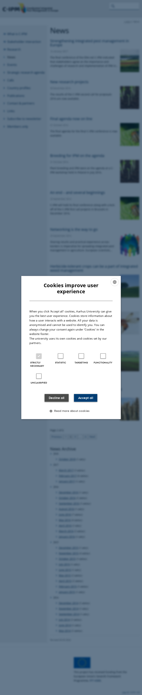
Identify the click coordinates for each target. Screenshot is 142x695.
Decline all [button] (56, 398)
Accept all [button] (85, 398)
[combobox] (114, 282)
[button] (71, 411)
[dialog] (71, 347)
